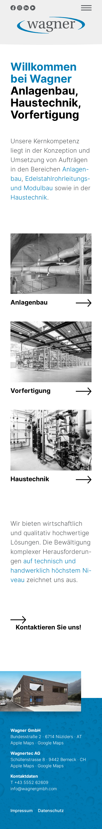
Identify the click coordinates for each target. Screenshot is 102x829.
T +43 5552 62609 (29, 782)
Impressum (21, 810)
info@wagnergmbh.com (33, 788)
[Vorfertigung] (51, 360)
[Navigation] (86, 7)
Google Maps (51, 742)
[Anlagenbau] (51, 272)
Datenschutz (51, 810)
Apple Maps (22, 742)
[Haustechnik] (51, 449)
